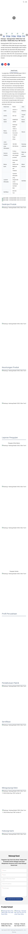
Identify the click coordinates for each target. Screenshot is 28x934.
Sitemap (14, 932)
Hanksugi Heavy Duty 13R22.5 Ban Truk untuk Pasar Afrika (6, 925)
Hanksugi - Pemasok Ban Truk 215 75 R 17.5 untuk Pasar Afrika (20, 925)
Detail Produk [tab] (14, 70)
